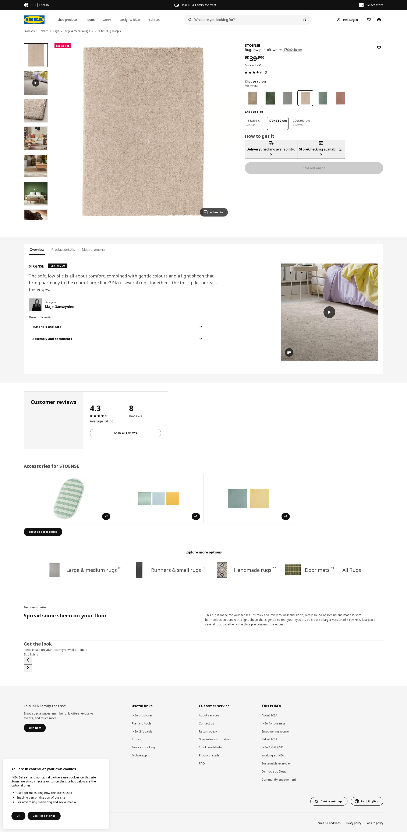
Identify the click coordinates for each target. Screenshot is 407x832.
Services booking (143, 747)
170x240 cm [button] (292, 50)
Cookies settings (44, 816)
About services (209, 715)
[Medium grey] (288, 98)
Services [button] (154, 20)
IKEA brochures (142, 715)
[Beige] (253, 98)
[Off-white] (305, 98)
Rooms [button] (90, 20)
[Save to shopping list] (379, 47)
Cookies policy (374, 823)
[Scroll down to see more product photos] (35, 220)
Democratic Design (275, 771)
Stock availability (210, 747)
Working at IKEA (273, 755)
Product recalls (209, 755)
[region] (142, 131)
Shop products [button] (67, 20)
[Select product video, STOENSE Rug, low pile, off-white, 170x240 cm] (36, 83)
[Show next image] (223, 131)
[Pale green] (323, 98)
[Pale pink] (340, 98)
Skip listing (31, 654)
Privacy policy (353, 823)
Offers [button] (107, 20)
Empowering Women (276, 731)
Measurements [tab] (94, 249)
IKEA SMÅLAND (272, 747)
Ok (18, 816)
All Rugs (351, 569)
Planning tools (141, 723)
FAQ (202, 763)
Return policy (208, 731)
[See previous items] (28, 660)
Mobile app (139, 755)
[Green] (270, 98)
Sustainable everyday (276, 763)
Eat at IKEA (269, 739)
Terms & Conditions (328, 823)
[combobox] (243, 20)
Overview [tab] (37, 249)
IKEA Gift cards (142, 731)
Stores (136, 739)
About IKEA (269, 715)
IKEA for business (274, 723)
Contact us (206, 723)
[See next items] (28, 668)
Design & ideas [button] (130, 20)
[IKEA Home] (34, 19)
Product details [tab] (63, 249)
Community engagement (279, 779)
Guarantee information (215, 739)
